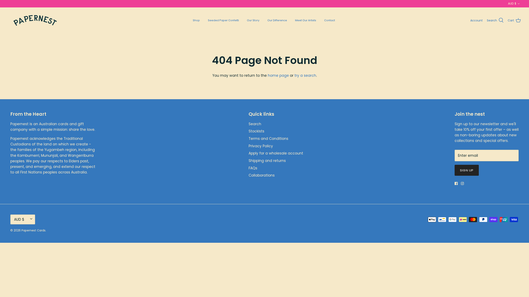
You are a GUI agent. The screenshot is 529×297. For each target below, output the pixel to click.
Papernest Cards (33, 230)
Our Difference (277, 20)
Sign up (466, 170)
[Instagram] (462, 183)
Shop (196, 20)
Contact (329, 20)
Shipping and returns (267, 160)
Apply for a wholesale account (276, 153)
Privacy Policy (261, 146)
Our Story (253, 20)
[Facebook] (456, 183)
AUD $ (512, 3)
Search (255, 123)
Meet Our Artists (305, 20)
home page (278, 75)
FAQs (253, 168)
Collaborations (262, 175)
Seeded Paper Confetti (223, 20)
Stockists (256, 131)
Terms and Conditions (268, 138)
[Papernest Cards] (35, 20)
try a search (305, 75)
